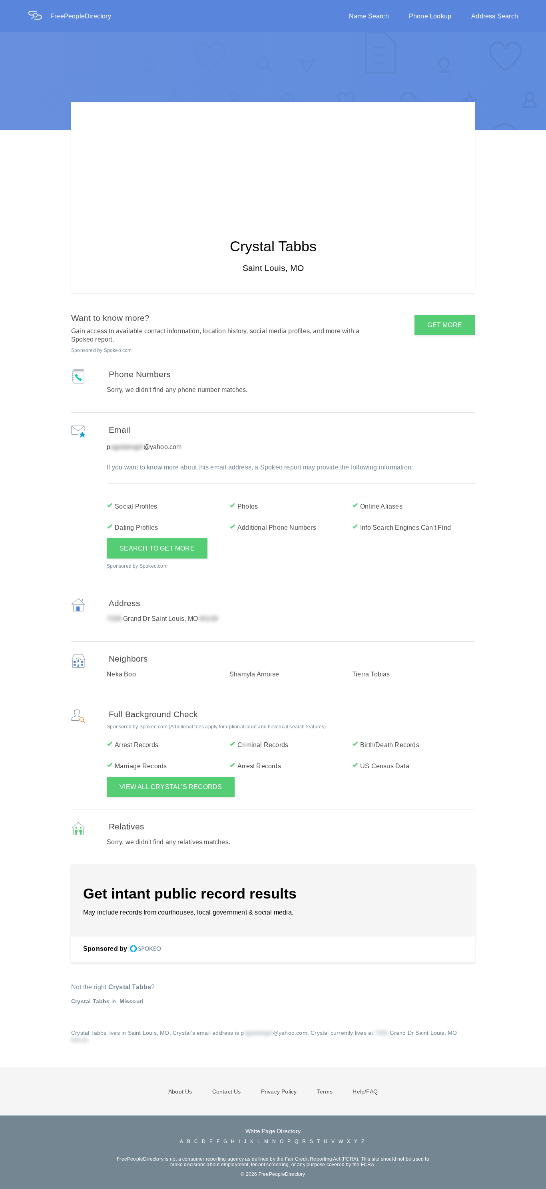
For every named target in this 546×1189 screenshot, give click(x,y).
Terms (325, 1091)
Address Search (494, 16)
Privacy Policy (279, 1091)
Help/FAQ (365, 1091)
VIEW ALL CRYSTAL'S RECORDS (171, 786)
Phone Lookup (430, 16)
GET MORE (444, 325)
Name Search (369, 16)
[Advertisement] (273, 158)
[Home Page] (39, 16)
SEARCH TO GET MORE (157, 548)
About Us (180, 1091)
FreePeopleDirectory (80, 16)
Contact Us (226, 1091)
